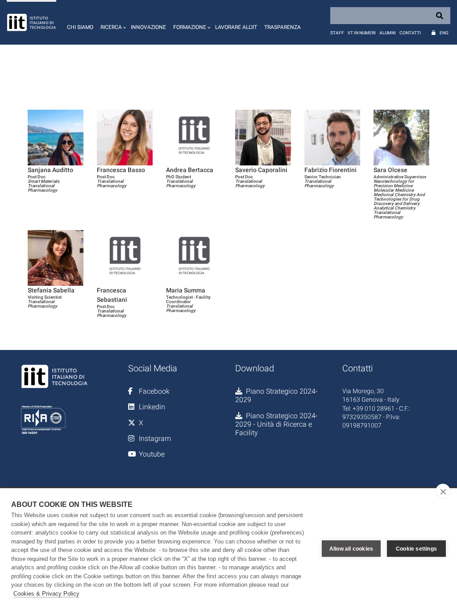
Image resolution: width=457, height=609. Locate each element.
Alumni (387, 32)
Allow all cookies (351, 549)
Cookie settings (416, 549)
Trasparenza (282, 27)
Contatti (410, 32)
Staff (337, 32)
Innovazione (148, 27)
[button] (112, 22)
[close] (443, 491)
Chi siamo (80, 27)
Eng (444, 32)
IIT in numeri (362, 32)
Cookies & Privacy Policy (46, 593)
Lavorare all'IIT (236, 27)
